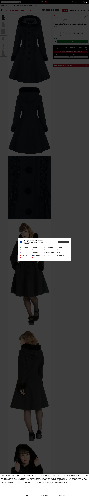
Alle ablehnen (44, 495)
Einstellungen (62, 495)
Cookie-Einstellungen (23, 482)
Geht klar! (27, 495)
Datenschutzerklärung (63, 482)
